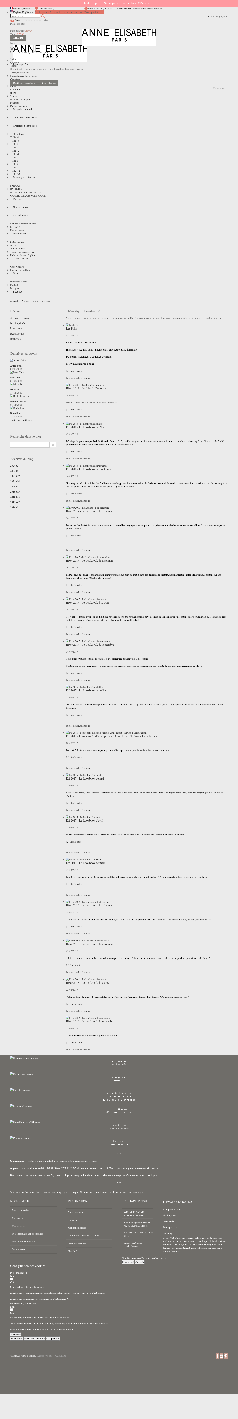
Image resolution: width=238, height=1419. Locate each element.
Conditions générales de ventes (83, 1235)
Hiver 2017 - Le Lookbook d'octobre (87, 602)
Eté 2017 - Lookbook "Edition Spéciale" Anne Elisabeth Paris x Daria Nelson (112, 736)
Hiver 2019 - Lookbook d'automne (86, 388)
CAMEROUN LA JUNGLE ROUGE (28, 195)
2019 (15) (15, 491)
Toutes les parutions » (21, 420)
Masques (14, 288)
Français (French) (21, 8)
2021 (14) (15, 481)
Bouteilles (15, 413)
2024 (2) (14, 465)
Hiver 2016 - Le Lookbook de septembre (90, 1021)
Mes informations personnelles (27, 1233)
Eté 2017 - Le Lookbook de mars (85, 863)
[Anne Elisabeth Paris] (119, 40)
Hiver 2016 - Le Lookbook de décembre (89, 905)
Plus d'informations (131, 1258)
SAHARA (15, 185)
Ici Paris (14, 389)
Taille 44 (14, 154)
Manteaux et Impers (20, 99)
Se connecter (18, 1249)
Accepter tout (53, 1338)
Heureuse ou (119, 1061)
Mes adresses (18, 1225)
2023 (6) (14, 471)
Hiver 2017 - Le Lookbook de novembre (89, 560)
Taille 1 (14, 157)
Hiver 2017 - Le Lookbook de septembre (90, 644)
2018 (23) (15, 497)
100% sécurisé (119, 1144)
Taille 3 (14, 164)
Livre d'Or (15, 227)
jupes (13, 86)
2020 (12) (15, 486)
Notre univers (17, 241)
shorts (13, 92)
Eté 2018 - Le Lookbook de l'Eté (85, 427)
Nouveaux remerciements (23, 223)
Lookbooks (16, 328)
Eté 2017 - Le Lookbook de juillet (86, 690)
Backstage (15, 338)
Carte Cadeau (17, 266)
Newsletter (140, 8)
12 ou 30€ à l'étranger (119, 1099)
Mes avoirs (17, 1218)
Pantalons (15, 89)
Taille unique (17, 134)
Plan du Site (74, 1251)
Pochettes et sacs (18, 106)
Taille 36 (14, 140)
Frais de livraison (119, 1093)
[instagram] (221, 1356)
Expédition (119, 1125)
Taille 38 (14, 144)
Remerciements (18, 230)
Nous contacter (75, 1212)
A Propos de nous (19, 318)
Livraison (73, 1220)
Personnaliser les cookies (154, 1258)
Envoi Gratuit (119, 1109)
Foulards (14, 102)
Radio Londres (18, 401)
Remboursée (119, 1064)
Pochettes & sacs (18, 281)
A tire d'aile (16, 365)
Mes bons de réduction (23, 1241)
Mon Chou (15, 377)
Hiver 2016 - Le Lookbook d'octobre (87, 982)
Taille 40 (14, 147)
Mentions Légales (77, 1227)
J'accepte (139, 1262)
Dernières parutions (23, 353)
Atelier (13, 245)
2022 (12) (15, 476)
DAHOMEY (16, 189)
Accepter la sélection (34, 1338)
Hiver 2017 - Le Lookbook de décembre (89, 511)
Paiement (119, 1141)
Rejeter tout (128, 1262)
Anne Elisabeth (18, 248)
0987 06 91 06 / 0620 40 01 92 (119, 8)
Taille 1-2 (15, 170)
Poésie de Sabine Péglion (23, 255)
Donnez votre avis (155, 8)
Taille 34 (14, 137)
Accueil (14, 301)
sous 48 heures (119, 1128)
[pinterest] (226, 1356)
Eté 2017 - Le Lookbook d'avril (84, 820)
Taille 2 (14, 160)
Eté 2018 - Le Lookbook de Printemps (88, 469)
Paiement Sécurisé (77, 1243)
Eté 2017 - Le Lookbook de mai (85, 778)
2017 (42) (15, 502)
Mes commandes (20, 1210)
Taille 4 (14, 167)
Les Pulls (71, 328)
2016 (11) (15, 507)
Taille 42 (14, 150)
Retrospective (17, 333)
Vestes (13, 96)
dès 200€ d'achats (119, 1112)
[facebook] (217, 1356)
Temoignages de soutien (22, 251)
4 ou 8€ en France (119, 1096)
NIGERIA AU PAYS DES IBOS (25, 192)
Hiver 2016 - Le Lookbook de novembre (89, 944)
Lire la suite (76, 493)
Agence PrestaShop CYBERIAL (51, 1355)
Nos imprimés (17, 323)
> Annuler (16, 1334)
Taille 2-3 (15, 174)
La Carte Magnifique (20, 270)
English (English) (22, 12)
